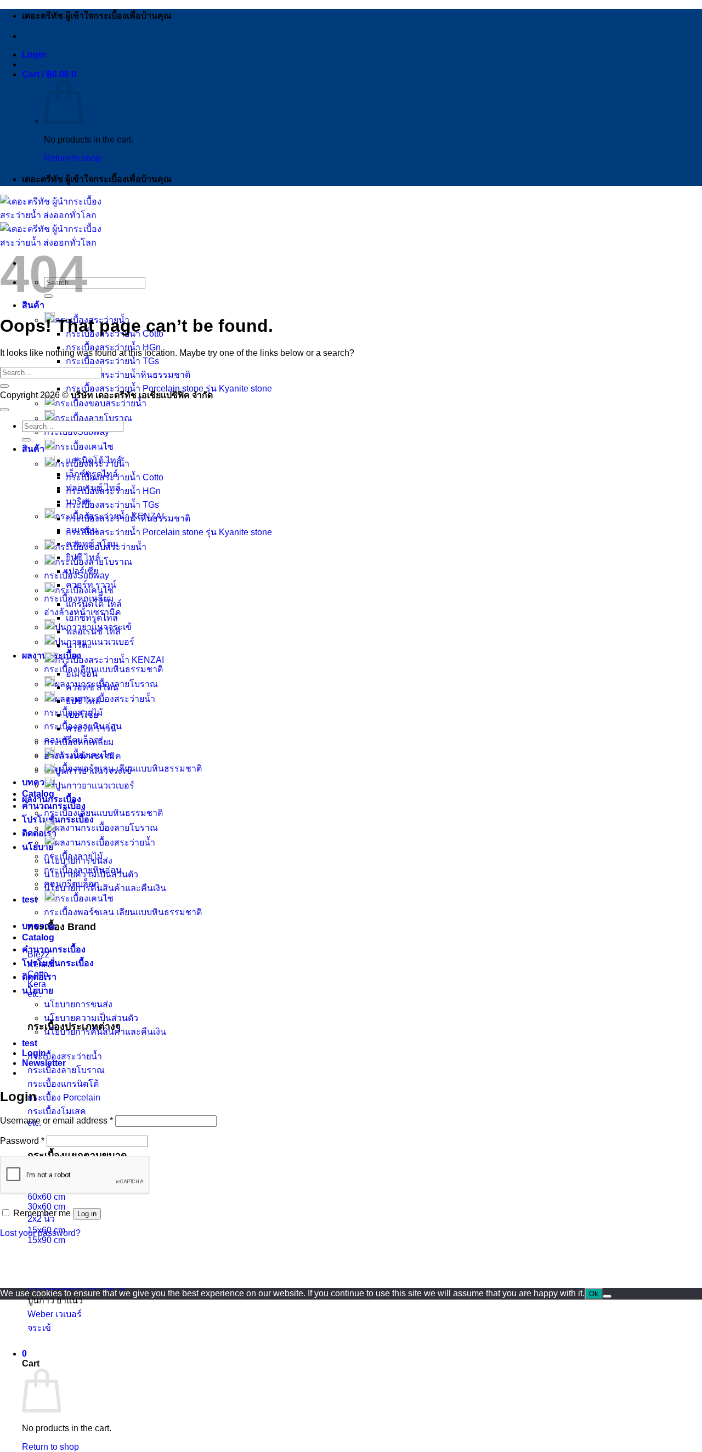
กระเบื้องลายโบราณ (93, 418)
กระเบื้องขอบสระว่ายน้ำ (100, 403)
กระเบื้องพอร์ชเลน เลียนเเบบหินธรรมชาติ (123, 912)
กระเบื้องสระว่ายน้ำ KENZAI (109, 660)
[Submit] (4, 386)
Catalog (38, 793)
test (29, 899)
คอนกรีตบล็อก (71, 883)
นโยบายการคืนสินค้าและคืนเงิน (105, 888)
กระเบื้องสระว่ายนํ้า (92, 463)
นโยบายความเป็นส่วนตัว (91, 1018)
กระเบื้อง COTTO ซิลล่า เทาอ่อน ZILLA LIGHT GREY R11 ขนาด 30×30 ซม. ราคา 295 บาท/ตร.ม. (194, 1272)
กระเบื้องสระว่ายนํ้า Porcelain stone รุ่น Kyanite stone (169, 532)
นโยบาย (37, 990)
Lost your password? (40, 1233)
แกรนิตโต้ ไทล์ (94, 604)
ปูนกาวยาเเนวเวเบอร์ (94, 785)
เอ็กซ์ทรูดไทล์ (92, 617)
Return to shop (72, 158)
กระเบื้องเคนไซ (84, 446)
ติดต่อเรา (39, 833)
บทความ (38, 782)
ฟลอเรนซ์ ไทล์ (93, 631)
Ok (593, 1294)
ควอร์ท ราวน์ (91, 584)
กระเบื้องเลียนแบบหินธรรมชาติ (103, 669)
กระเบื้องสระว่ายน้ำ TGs (112, 361)
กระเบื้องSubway (76, 575)
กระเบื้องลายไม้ (73, 856)
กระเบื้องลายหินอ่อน (83, 870)
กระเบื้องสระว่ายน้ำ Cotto (114, 477)
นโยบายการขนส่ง (78, 1004)
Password (22, 1140)
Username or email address (56, 1120)
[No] (607, 1296)
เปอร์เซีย (82, 714)
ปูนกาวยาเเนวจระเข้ (93, 770)
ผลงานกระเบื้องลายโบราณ (106, 827)
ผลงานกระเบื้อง (51, 799)
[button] (34, 54)
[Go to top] (4, 409)
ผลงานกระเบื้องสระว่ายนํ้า (105, 842)
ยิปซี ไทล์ (83, 701)
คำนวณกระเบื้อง (54, 949)
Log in (87, 1214)
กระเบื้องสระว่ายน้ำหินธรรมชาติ (128, 374)
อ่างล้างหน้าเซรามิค (82, 756)
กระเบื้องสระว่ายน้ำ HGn (113, 347)
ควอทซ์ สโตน (92, 687)
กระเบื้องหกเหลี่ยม (79, 742)
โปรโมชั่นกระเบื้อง (58, 963)
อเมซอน (82, 673)
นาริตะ (79, 645)
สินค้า (33, 305)
